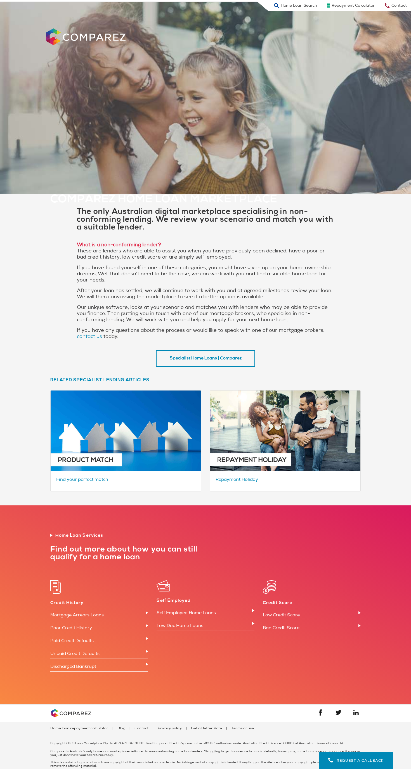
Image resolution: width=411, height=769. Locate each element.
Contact (399, 5)
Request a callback (358, 760)
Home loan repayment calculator (79, 728)
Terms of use (242, 728)
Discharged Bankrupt (73, 666)
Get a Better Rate (206, 728)
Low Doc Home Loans (180, 625)
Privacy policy (170, 728)
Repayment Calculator (353, 5)
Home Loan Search (299, 5)
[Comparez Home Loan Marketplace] (90, 32)
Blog (121, 728)
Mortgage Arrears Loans (77, 615)
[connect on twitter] (338, 713)
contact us (89, 336)
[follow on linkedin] (356, 713)
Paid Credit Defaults (72, 640)
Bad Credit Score (281, 628)
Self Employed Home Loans (186, 613)
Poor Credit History (71, 628)
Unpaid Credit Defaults (75, 653)
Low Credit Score (281, 615)
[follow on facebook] (320, 714)
